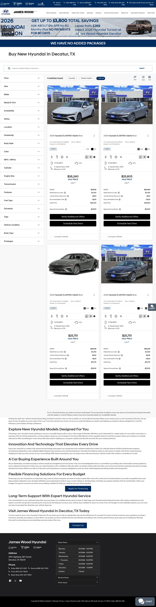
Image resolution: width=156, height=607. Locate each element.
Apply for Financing (78, 488)
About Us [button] (124, 13)
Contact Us (78, 525)
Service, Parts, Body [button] (111, 13)
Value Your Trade (78, 13)
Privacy (61, 601)
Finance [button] (98, 13)
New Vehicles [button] (51, 13)
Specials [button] (90, 13)
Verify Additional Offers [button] (73, 216)
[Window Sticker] (90, 157)
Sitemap (55, 601)
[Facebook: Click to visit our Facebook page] (10, 581)
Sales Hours (62, 542)
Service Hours (63, 578)
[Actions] (94, 136)
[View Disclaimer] (67, 157)
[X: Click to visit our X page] (15, 581)
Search (142, 68)
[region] (73, 199)
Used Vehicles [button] (64, 13)
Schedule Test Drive (73, 223)
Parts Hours (62, 583)
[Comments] (86, 157)
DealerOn (48, 601)
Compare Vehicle (61, 237)
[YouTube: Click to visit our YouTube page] (20, 581)
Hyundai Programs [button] (138, 13)
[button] (96, 105)
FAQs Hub (151, 13)
